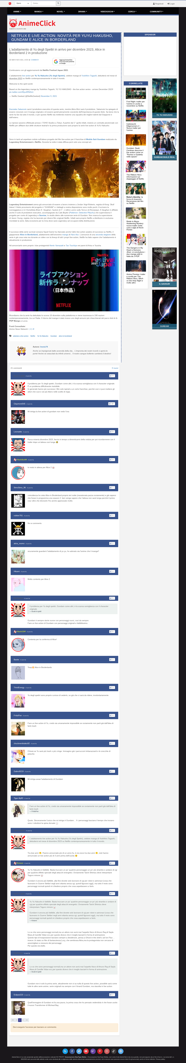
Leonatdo (18, 432)
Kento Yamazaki (56, 245)
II (30, 329)
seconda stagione (103, 234)
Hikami (17, 571)
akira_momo (19, 543)
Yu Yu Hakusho (164, 115)
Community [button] (156, 11)
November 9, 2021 (49, 96)
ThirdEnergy (19, 687)
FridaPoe (18, 715)
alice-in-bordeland (65, 336)
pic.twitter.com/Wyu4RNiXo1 (21, 92)
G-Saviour (164, 284)
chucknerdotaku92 (22, 743)
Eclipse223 (18, 995)
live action (26, 76)
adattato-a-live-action (21, 336)
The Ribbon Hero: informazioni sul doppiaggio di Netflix (135, 177)
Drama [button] (81, 11)
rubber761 (18, 515)
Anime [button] (16, 11)
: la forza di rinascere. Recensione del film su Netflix (134, 200)
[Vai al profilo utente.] (21, 351)
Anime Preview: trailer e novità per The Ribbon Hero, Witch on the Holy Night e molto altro (135, 278)
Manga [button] (38, 11)
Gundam (54, 336)
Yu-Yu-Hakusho (43, 336)
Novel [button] (60, 11)
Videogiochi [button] (106, 11)
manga (65, 234)
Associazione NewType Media (75, 1057)
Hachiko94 (22, 460)
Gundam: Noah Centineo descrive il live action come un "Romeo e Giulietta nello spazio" (134, 152)
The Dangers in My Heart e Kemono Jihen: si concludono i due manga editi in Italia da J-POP (135, 252)
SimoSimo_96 (20, 487)
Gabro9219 (19, 771)
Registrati (159, 4)
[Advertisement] (121, 24)
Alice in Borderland (29, 234)
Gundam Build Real (164, 157)
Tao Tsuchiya (71, 245)
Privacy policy (160, 1059)
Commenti (35, 60)
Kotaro (20, 863)
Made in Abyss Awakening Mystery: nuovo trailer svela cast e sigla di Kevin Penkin (135, 225)
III (33, 329)
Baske (16, 659)
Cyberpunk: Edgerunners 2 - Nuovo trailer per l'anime (133, 127)
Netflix (33, 336)
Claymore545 (19, 404)
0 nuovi (115, 368)
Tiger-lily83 (18, 798)
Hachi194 (21, 631)
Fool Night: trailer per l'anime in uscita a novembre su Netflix (135, 103)
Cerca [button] (131, 11)
